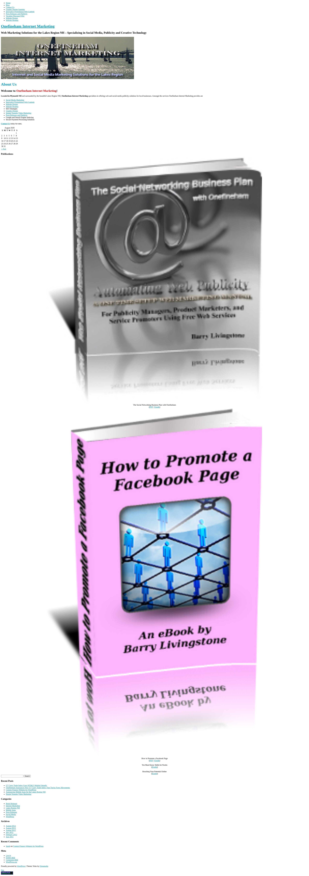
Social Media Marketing (15, 100)
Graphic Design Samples (15, 9)
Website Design (12, 18)
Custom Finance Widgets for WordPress (21, 790)
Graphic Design (12, 111)
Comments (12, 860)
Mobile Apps (11, 810)
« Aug (3, 149)
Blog (8, 5)
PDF (151, 407)
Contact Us (10, 7)
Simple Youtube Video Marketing (18, 113)
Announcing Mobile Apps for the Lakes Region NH (26, 792)
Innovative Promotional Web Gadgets (20, 12)
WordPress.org (11, 862)
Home (8, 3)
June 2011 (10, 837)
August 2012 (11, 830)
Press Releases (11, 812)
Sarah (8, 846)
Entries (10, 858)
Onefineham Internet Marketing (28, 26)
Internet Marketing (13, 806)
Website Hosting (12, 20)
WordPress (10, 817)
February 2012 (11, 835)
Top (2, 870)
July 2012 (9, 832)
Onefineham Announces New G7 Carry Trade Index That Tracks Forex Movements (38, 788)
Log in (8, 856)
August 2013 (11, 828)
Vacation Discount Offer (15, 16)
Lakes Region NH (13, 808)
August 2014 (11, 826)
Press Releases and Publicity (16, 14)
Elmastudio (44, 866)
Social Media (11, 814)
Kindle (157, 407)
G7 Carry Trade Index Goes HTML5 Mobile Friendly (26, 785)
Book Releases (11, 804)
